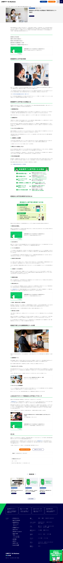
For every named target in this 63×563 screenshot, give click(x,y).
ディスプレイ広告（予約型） (16, 537)
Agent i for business (16, 520)
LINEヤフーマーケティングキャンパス (48, 542)
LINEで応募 (14, 539)
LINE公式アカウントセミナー (41, 522)
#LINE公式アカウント (19, 453)
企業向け (39, 518)
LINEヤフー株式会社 (16, 557)
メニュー (61, 2)
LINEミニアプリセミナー (49, 522)
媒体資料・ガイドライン (46, 530)
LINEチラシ (14, 541)
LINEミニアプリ (15, 529)
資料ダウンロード (32, 531)
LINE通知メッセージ (16, 527)
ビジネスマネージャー (16, 518)
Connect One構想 (16, 545)
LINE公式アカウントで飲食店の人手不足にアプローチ (19, 44)
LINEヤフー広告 (15, 533)
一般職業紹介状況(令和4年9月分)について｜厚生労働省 (19, 164)
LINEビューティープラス (16, 523)
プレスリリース (40, 534)
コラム (9, 6)
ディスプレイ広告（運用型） (16, 536)
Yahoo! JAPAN (12, 557)
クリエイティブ (40, 527)
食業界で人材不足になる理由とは (15, 38)
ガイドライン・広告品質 (46, 527)
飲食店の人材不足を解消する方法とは (16, 40)
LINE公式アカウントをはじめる (24, 449)
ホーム (7, 6)
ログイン (58, 2)
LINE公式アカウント (15, 289)
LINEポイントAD (15, 543)
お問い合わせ (43, 1)
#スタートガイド (25, 453)
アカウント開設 (52, 1)
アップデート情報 (49, 534)
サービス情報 (44, 526)
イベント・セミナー (33, 523)
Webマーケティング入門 (14, 6)
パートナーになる (46, 538)
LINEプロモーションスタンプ (17, 531)
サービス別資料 (40, 530)
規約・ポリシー (7, 557)
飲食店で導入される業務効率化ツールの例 (17, 42)
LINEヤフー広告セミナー (41, 523)
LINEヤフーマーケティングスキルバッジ (42, 543)
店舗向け (43, 518)
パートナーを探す (40, 538)
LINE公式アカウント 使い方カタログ (49, 518)
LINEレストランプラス (15, 524)
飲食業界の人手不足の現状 (14, 36)
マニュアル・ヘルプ (40, 542)
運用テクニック (40, 526)
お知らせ (44, 534)
